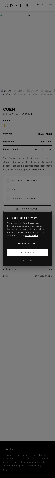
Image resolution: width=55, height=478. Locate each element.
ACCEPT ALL (27, 252)
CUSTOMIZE (27, 260)
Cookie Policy (31, 235)
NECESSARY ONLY (27, 243)
